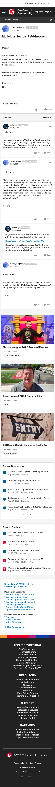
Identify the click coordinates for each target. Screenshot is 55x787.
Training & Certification (27, 696)
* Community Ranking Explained (19, 602)
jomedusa (25, 501)
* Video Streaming (13, 622)
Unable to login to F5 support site (24, 480)
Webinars (27, 690)
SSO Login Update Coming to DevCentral (25, 445)
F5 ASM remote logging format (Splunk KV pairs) (28, 472)
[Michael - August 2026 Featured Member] (27, 329)
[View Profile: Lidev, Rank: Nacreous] (6, 126)
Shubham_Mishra (28, 562)
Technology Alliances (27, 732)
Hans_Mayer (16, 27)
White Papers (27, 682)
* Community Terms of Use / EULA (20, 599)
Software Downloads (27, 715)
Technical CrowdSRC (27, 657)
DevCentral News (10, 352)
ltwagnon (24, 544)
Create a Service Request (27, 712)
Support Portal (27, 718)
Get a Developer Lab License (27, 665)
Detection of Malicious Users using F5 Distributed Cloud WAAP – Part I (25, 559)
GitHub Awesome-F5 (14, 627)
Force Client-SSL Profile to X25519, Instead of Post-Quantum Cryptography (29, 507)
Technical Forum (11, 20)
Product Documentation (27, 679)
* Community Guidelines (15, 597)
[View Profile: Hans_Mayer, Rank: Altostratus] (5, 28)
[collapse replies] (27, 122)
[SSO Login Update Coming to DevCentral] (27, 427)
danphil (23, 553)
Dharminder (26, 571)
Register (39, 11)
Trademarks (19, 763)
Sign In (48, 11)
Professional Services (27, 710)
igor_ (23, 536)
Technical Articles (27, 654)
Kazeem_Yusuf (27, 492)
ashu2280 (25, 483)
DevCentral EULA (27, 663)
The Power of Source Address (22, 541)
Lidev (12, 125)
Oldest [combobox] (47, 117)
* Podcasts (9, 617)
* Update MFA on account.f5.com (19, 609)
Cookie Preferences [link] (27, 777)
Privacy (38, 763)
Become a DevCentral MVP (27, 668)
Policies (29, 763)
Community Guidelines (27, 660)
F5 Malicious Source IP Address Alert (25, 533)
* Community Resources (15, 604)
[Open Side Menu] (4, 12)
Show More (29, 515)
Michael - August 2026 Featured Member (25, 347)
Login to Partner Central (27, 737)
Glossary (27, 685)
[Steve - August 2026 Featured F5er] (27, 378)
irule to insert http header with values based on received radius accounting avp (28, 489)
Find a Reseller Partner (27, 729)
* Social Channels (12, 619)
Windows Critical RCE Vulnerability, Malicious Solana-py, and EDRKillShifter (29, 568)
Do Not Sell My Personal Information (27, 772)
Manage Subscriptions (27, 707)
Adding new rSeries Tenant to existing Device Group (29, 498)
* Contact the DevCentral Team (18, 607)
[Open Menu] (51, 20)
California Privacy (27, 767)
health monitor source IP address (23, 550)
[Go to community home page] (20, 11)
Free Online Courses (27, 693)
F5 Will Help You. (19, 584)
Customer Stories (27, 687)
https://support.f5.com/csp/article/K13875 (24, 241)
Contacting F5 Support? (15, 586)
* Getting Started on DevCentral (19, 594)
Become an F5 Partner (27, 735)
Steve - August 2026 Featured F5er (22, 396)
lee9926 (24, 475)
